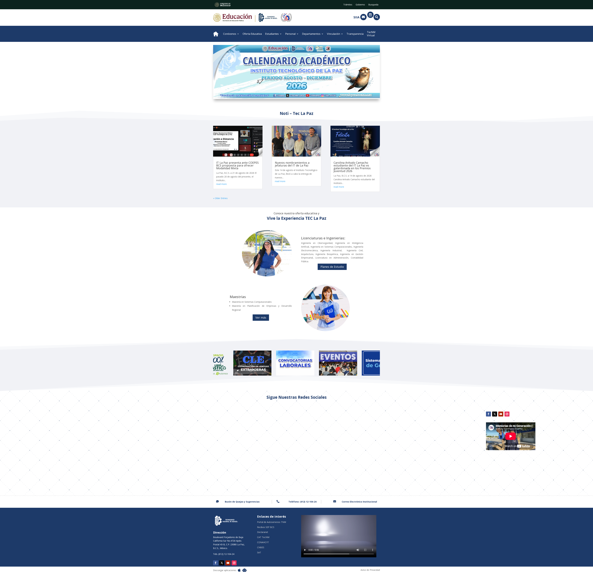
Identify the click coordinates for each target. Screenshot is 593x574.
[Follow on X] (494, 414)
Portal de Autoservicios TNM (271, 522)
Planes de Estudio (332, 267)
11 (305, 92)
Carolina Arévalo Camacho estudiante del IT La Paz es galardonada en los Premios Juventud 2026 (352, 167)
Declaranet (262, 532)
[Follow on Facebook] (488, 414)
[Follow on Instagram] (507, 414)
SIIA (356, 17)
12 (308, 92)
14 (313, 92)
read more (221, 184)
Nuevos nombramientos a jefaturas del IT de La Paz (292, 164)
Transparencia (355, 34)
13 (310, 92)
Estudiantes (272, 34)
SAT (259, 552)
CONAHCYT (263, 542)
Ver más (260, 317)
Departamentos (311, 34)
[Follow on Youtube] (500, 414)
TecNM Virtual (371, 33)
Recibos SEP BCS (265, 527)
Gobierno (360, 5)
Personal (290, 34)
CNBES (260, 547)
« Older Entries (220, 198)
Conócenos (229, 34)
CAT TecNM (263, 537)
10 (303, 92)
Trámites (347, 5)
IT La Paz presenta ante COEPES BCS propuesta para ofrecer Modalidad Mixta (237, 165)
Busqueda (373, 5)
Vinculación (333, 34)
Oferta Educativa (252, 34)
